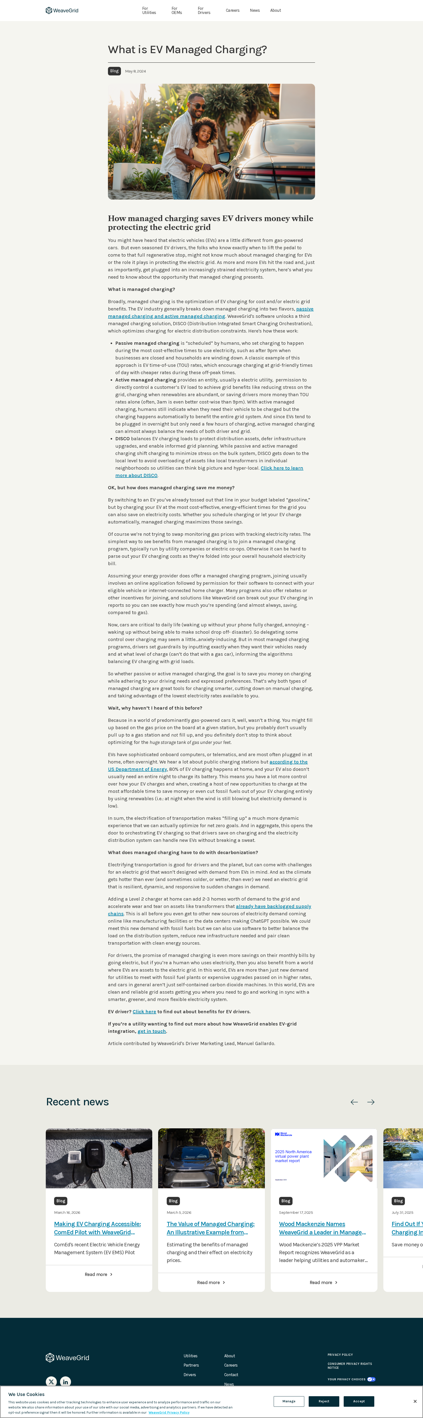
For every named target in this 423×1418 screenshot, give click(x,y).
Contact (231, 1375)
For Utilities (149, 10)
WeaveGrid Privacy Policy (169, 1412)
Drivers (190, 1375)
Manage (289, 1401)
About (275, 10)
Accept (359, 1401)
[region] (211, 1402)
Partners (191, 1365)
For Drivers (204, 10)
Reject (324, 1401)
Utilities (191, 1356)
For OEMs (177, 10)
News (255, 10)
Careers (232, 10)
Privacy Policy (340, 1355)
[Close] (415, 1401)
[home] (62, 10)
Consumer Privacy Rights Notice (350, 1366)
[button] (354, 1102)
